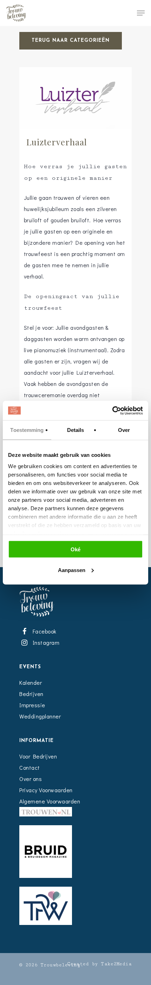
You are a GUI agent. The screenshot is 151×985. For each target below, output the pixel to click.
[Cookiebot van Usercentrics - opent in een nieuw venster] (112, 410)
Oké (75, 549)
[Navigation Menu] (141, 13)
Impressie (32, 705)
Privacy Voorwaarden (46, 790)
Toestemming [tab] (27, 430)
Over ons (30, 778)
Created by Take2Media (99, 964)
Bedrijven (31, 693)
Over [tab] (124, 430)
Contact (29, 767)
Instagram (44, 642)
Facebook (43, 631)
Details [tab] (75, 430)
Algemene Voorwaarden (49, 801)
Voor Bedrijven (38, 756)
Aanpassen (71, 570)
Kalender (30, 682)
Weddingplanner (40, 716)
